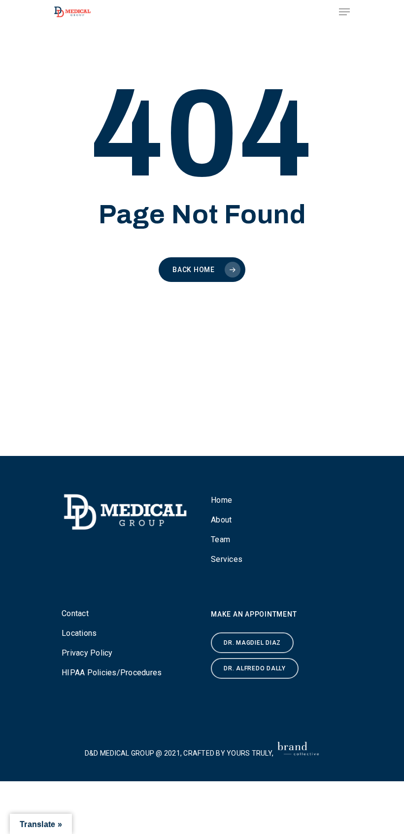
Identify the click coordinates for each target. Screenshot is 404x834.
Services (226, 559)
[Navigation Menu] (344, 12)
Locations (79, 633)
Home (221, 500)
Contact (75, 613)
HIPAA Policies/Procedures (112, 672)
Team (220, 539)
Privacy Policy (87, 653)
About (221, 519)
